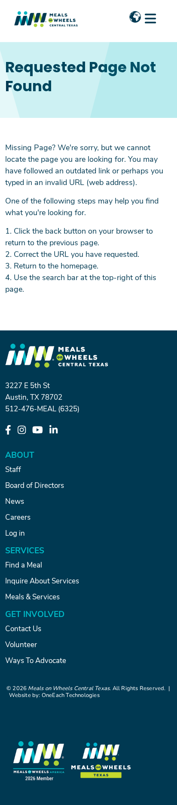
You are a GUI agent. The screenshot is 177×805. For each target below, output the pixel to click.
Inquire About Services (42, 580)
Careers (18, 516)
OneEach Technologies (71, 695)
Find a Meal (23, 564)
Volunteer (21, 644)
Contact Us (23, 628)
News (14, 501)
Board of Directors (34, 485)
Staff (13, 469)
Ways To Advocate (35, 660)
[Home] (46, 14)
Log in (15, 532)
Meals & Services (32, 596)
